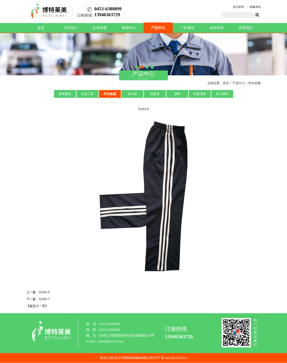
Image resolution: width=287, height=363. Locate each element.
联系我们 (246, 28)
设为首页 (238, 6)
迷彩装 (155, 93)
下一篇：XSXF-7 (38, 299)
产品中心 (158, 28)
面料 (177, 93)
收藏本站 (255, 6)
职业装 (132, 93)
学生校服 (110, 93)
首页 (41, 28)
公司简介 (70, 28)
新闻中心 (129, 28)
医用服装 (65, 93)
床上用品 (222, 93)
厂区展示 (187, 28)
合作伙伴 (217, 28)
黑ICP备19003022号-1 (176, 358)
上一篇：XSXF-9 (38, 292)
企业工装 (87, 93)
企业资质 (100, 28)
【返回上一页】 (37, 306)
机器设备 (199, 93)
